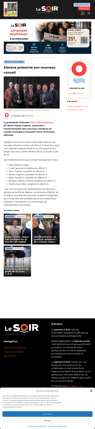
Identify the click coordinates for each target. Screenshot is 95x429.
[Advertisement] (32, 295)
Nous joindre (10, 356)
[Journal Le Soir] (47, 9)
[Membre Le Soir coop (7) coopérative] (47, 38)
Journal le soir (18, 116)
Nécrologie (82, 5)
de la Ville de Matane (42, 122)
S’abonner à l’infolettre (15, 348)
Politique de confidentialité (37, 426)
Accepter (47, 414)
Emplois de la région (14, 352)
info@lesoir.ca (76, 93)
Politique (7, 57)
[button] (91, 391)
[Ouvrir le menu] (83, 13)
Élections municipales (19, 57)
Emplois (84, 8)
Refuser (47, 421)
